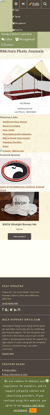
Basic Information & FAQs (15, 374)
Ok (32, 410)
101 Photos (25, 103)
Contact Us (19, 30)
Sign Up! (17, 17)
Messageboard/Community (17, 134)
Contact (9, 45)
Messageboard (20, 23)
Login (16, 10)
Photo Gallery (9, 370)
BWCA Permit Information (16, 138)
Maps (5, 146)
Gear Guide (8, 130)
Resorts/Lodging (11, 125)
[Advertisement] (21, 257)
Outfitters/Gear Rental (15, 121)
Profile (35, 4)
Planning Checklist (12, 142)
